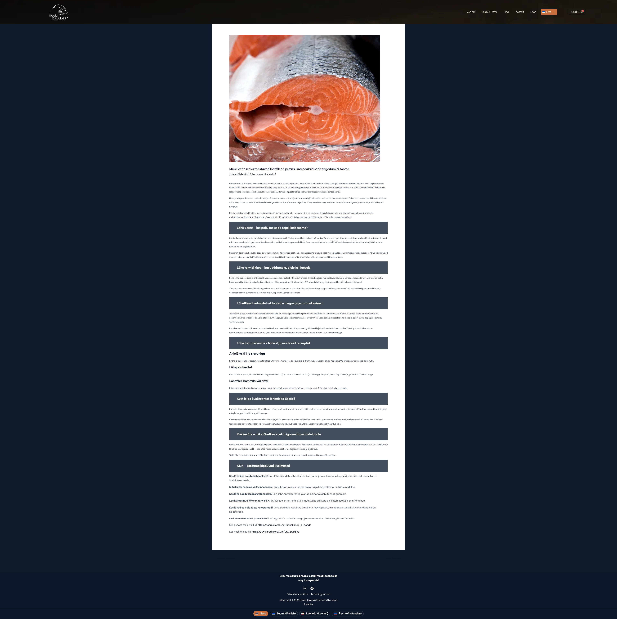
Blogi (506, 11)
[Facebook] (312, 588)
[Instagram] (305, 588)
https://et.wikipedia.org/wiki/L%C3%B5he (275, 531)
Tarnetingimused (321, 594)
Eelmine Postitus (223, 558)
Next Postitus (395, 558)
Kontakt (520, 11)
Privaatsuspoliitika (297, 594)
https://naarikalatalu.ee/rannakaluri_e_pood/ (284, 525)
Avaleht (471, 11)
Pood (533, 11)
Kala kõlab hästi (240, 174)
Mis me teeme (489, 11)
